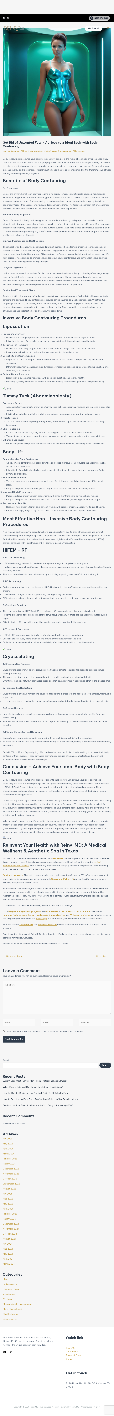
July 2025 (8, 1193)
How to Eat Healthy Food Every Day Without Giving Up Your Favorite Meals (40, 1099)
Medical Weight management (58, 151)
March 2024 (9, 1263)
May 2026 (8, 1143)
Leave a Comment (11, 151)
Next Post (103, 956)
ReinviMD (70, 1348)
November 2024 (11, 1228)
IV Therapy (8, 1299)
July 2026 (8, 1138)
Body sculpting (35, 151)
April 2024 (8, 1258)
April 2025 (8, 1208)
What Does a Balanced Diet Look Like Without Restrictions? (33, 1087)
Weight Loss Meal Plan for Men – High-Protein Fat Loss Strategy (35, 1080)
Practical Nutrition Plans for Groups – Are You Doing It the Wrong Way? (38, 1105)
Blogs (69, 1359)
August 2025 (9, 1188)
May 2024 (8, 1253)
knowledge (41, 918)
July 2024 (8, 1243)
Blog (24, 151)
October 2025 (10, 1178)
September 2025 (11, 1183)
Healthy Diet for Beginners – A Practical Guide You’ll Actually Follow (36, 1093)
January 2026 (9, 1163)
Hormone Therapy (12, 1289)
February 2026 (10, 1158)
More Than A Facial (12, 1309)
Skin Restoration (11, 1314)
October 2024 (10, 1233)
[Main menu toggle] (108, 28)
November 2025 (11, 1173)
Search (6, 1060)
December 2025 (11, 1168)
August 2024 (9, 1238)
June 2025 (8, 1198)
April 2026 (8, 1148)
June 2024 (8, 1248)
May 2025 (8, 1203)
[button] (93, 28)
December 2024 (11, 1223)
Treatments (72, 1351)
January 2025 (9, 1218)
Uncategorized (10, 1319)
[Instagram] (8, 18)
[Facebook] (4, 18)
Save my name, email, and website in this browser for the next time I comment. (45, 1031)
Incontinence (9, 1294)
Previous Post (12, 956)
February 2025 (10, 1213)
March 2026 (9, 1153)
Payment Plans (73, 1355)
